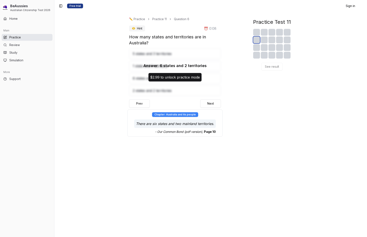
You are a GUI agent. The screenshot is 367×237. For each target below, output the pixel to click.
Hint (139, 28)
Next (210, 103)
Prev (139, 103)
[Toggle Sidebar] (54, 118)
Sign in (350, 6)
